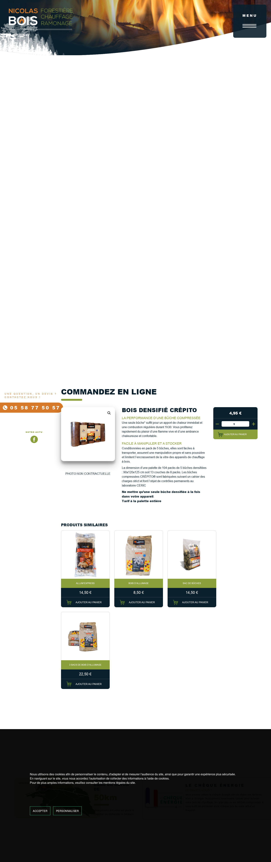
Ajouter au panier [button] (89, 602)
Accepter (40, 811)
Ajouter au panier (235, 434)
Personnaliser (67, 811)
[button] (109, 413)
